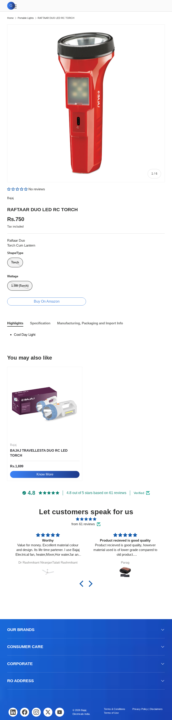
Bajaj (10, 198)
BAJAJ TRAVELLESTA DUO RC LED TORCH (39, 453)
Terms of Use (111, 712)
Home (10, 18)
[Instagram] (36, 712)
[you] (59, 712)
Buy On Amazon (47, 301)
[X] (47, 712)
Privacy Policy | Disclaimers (147, 709)
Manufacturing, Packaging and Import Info (90, 323)
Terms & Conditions (114, 709)
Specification (40, 323)
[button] (17, 189)
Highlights (15, 323)
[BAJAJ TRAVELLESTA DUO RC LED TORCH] (45, 404)
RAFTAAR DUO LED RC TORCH (56, 18)
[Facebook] (24, 712)
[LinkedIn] (13, 712)
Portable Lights (26, 18)
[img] (86, 519)
